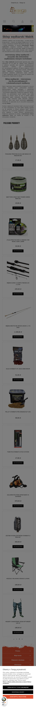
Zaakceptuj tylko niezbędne (18, 687)
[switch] (3, 704)
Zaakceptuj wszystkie (18, 696)
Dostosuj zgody (18, 692)
